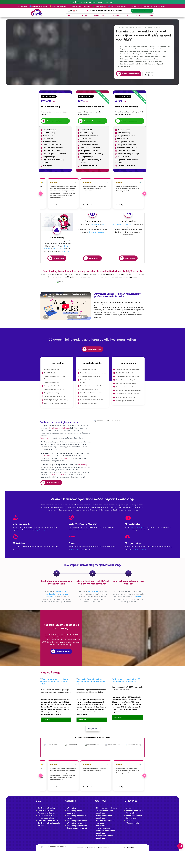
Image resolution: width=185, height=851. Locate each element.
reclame (136, 227)
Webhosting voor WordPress (77, 825)
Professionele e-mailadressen (123, 224)
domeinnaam (119, 227)
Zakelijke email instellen (46, 810)
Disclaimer (129, 820)
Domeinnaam (82, 15)
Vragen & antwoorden (134, 815)
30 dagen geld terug (133, 823)
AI (127, 15)
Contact (150, 15)
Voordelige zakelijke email (47, 818)
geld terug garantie (43, 530)
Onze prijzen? (149, 72)
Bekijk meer (92, 728)
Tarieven (138, 15)
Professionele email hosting (48, 820)
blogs (66, 246)
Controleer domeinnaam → (142, 11)
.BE (44, 456)
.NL (41, 456)
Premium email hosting (46, 813)
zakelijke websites (59, 249)
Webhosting (98, 15)
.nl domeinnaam (95, 224)
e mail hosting (82, 465)
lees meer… (47, 720)
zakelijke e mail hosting (56, 475)
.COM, (48, 456)
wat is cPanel (75, 549)
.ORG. (55, 456)
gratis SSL (19, 549)
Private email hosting (46, 815)
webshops (47, 249)
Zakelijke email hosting (46, 808)
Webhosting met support (76, 823)
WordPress (44, 438)
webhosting (55, 241)
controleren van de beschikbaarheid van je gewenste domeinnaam (56, 594)
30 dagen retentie (141, 549)
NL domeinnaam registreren (106, 808)
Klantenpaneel (131, 818)
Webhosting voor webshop (77, 820)
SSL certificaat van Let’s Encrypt (58, 428)
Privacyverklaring (132, 813)
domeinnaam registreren (96, 232)
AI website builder (137, 527)
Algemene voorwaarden (135, 810)
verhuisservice (66, 458)
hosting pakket (93, 591)
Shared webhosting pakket (77, 828)
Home (70, 15)
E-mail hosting (115, 15)
